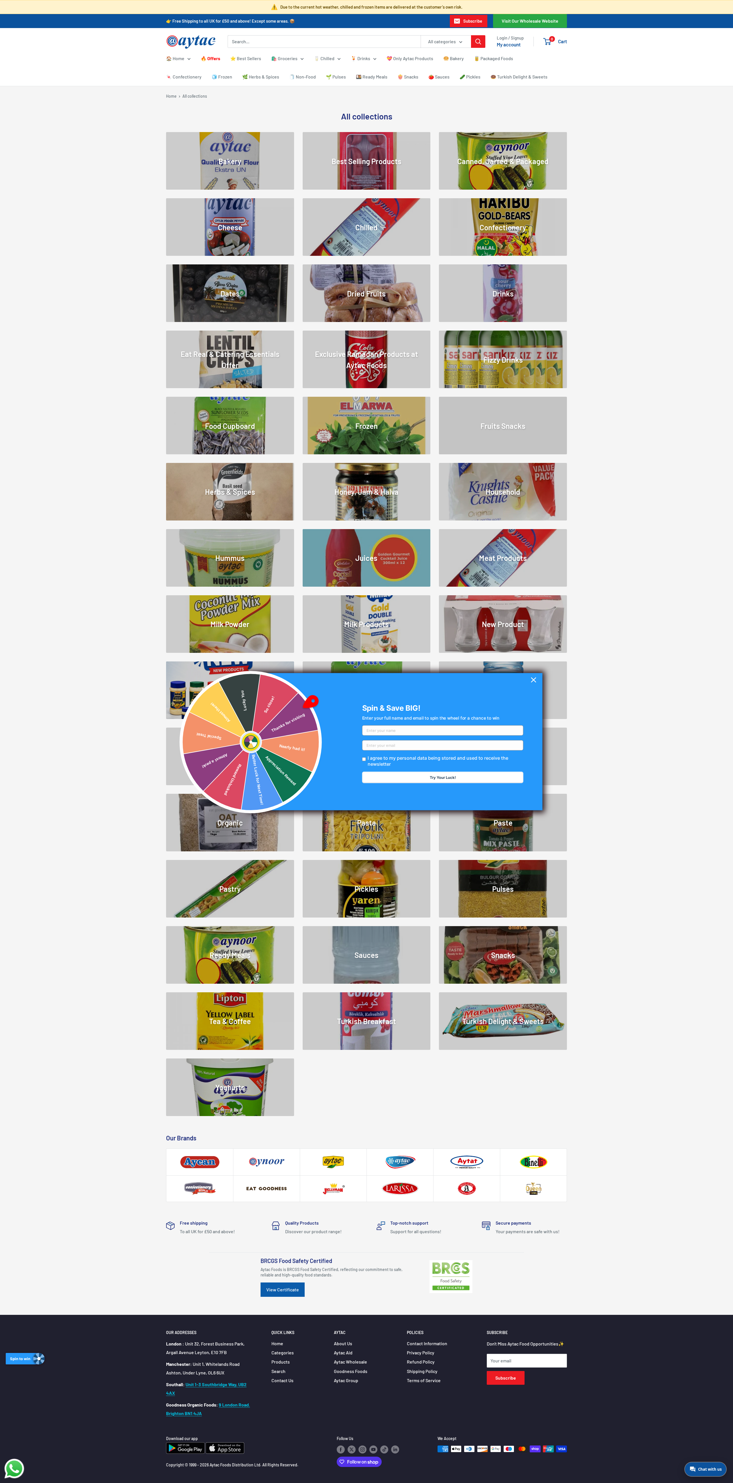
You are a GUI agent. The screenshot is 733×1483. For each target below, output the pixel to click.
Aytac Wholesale (350, 1361)
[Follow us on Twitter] (352, 1449)
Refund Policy (421, 1361)
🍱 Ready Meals (371, 76)
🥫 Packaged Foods (493, 58)
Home (171, 96)
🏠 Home (175, 58)
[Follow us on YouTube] (373, 1449)
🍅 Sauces (439, 76)
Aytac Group (346, 1380)
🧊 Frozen (222, 76)
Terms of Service (424, 1380)
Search (278, 1371)
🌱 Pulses (336, 76)
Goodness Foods (350, 1371)
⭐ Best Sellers (245, 58)
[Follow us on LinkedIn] (395, 1449)
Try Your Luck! (443, 777)
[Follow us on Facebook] (341, 1449)
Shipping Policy (422, 1371)
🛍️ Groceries (284, 58)
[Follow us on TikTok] (384, 1449)
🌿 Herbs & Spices (260, 76)
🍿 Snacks (407, 76)
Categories (282, 1352)
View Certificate (282, 1289)
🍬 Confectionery (184, 76)
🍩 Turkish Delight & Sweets (518, 76)
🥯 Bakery (453, 58)
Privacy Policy (420, 1352)
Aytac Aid (343, 1352)
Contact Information (427, 1343)
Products (280, 1361)
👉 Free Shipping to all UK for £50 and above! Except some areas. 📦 (230, 20)
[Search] (478, 41)
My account (509, 44)
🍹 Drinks (360, 58)
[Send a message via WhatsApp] (14, 1468)
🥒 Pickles (470, 76)
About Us (343, 1343)
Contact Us (282, 1380)
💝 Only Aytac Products (410, 58)
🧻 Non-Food (302, 76)
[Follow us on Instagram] (362, 1449)
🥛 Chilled (324, 58)
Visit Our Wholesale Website (530, 20)
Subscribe (472, 20)
